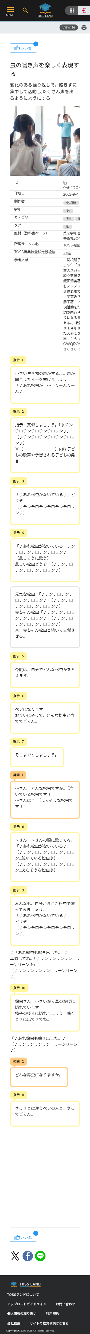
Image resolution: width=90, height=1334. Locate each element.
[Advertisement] (45, 1178)
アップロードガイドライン (26, 1304)
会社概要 (13, 1323)
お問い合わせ (65, 1304)
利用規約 (52, 1314)
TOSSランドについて (23, 1295)
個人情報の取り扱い (21, 1314)
